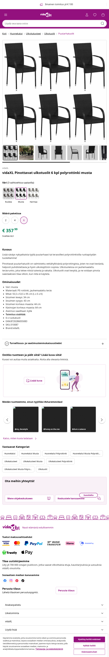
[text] (10, 231)
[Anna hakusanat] (102, 23)
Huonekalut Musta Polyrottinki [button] (87, 453)
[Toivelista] (94, 15)
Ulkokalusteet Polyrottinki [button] (60, 461)
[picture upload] (69, 380)
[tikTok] (22, 580)
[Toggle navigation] (5, 14)
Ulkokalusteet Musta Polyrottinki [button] (19, 469)
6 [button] (24, 220)
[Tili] (87, 15)
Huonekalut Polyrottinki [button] (56, 453)
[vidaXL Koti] (46, 15)
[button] (8, 197)
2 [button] (5, 220)
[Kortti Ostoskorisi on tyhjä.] (103, 15)
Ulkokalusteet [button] (10, 461)
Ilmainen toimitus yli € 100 (58, 4)
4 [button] (14, 220)
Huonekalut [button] (9, 453)
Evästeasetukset (89, 652)
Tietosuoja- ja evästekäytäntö (49, 649)
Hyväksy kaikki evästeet (89, 639)
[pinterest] (16, 580)
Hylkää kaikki (89, 645)
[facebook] (5, 580)
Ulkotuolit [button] (42, 469)
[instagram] (11, 580)
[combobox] (54, 23)
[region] (54, 645)
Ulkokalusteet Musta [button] (32, 461)
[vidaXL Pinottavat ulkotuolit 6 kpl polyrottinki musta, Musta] (54, 92)
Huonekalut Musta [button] (30, 453)
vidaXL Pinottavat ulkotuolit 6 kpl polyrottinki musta (47, 172)
